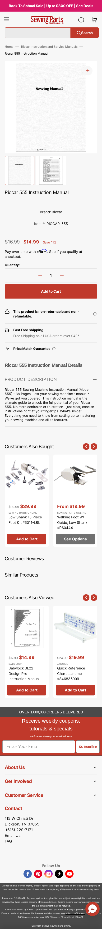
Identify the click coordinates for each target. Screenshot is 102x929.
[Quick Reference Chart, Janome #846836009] (75, 652)
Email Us (12, 835)
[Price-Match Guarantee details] (53, 348)
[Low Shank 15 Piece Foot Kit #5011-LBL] (27, 501)
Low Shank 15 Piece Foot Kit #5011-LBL (25, 520)
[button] (6, 20)
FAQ (8, 841)
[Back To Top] (95, 922)
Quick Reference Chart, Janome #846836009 (71, 673)
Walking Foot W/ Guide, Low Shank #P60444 (72, 522)
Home (9, 46)
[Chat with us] (81, 20)
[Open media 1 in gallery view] (88, 70)
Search (87, 32)
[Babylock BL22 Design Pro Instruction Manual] (27, 652)
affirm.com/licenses (75, 913)
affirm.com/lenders (47, 902)
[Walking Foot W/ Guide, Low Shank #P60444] (75, 501)
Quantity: (12, 265)
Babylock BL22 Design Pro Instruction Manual (24, 673)
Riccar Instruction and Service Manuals (49, 46)
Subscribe (88, 747)
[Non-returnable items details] (95, 314)
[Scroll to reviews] (51, 201)
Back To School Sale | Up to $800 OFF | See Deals (51, 6)
